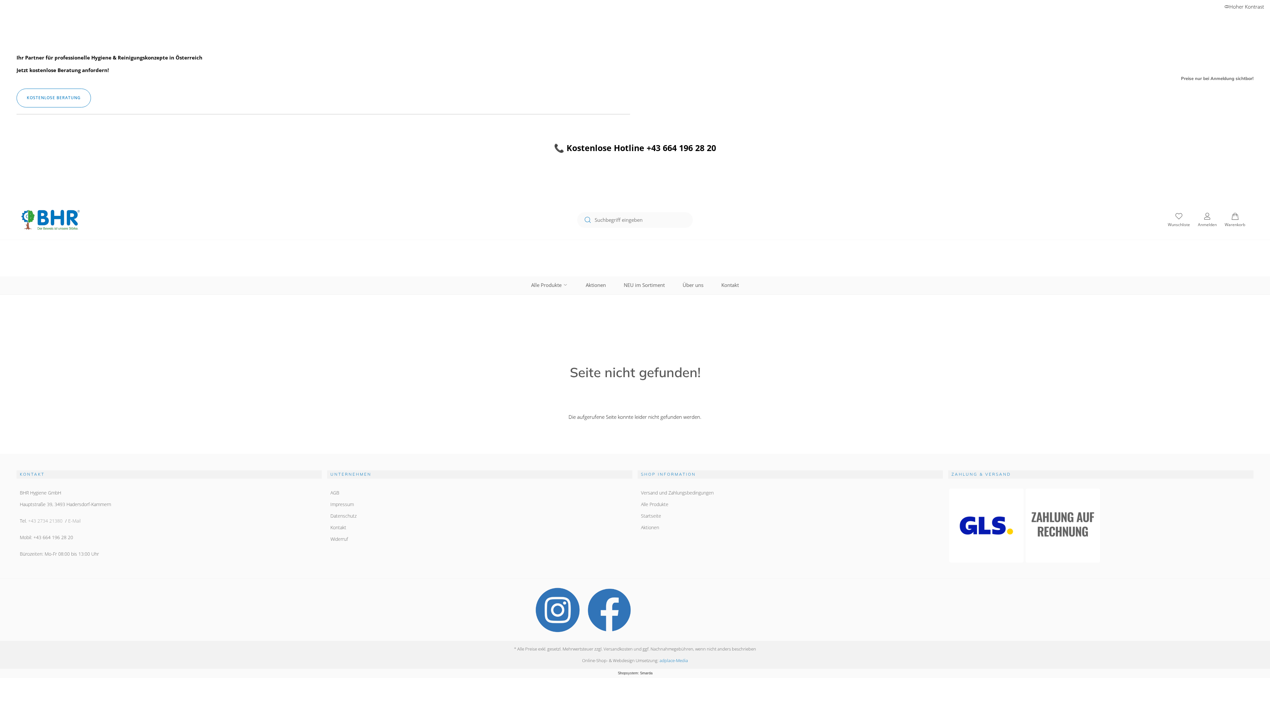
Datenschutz (343, 516)
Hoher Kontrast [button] (1246, 6)
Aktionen (596, 285)
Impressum (342, 504)
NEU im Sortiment (644, 285)
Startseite (651, 516)
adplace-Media (673, 660)
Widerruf (339, 539)
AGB (334, 493)
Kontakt (730, 285)
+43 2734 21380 (45, 521)
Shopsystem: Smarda (635, 673)
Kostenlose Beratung (54, 97)
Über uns (693, 285)
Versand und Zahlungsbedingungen (677, 493)
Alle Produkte (547, 285)
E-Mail (74, 521)
